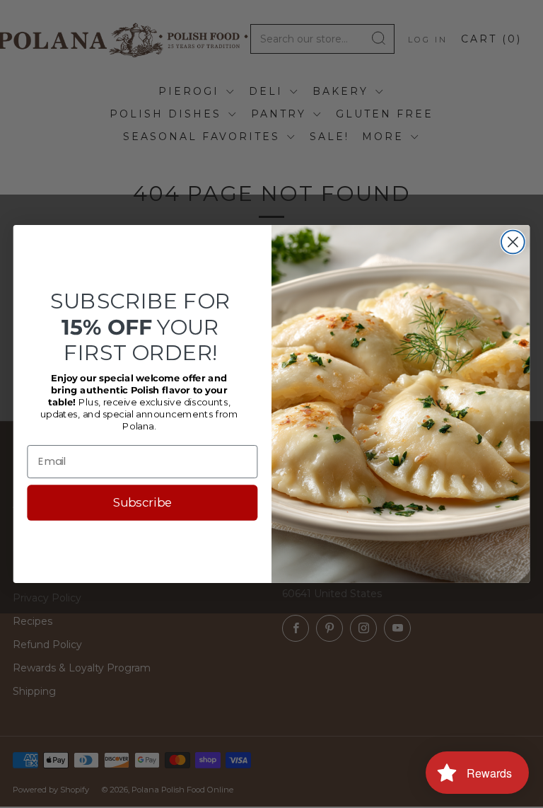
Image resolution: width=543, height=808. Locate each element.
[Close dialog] (513, 242)
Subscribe (142, 502)
